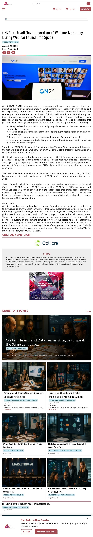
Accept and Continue (46, 532)
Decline (26, 532)
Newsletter (85, 9)
